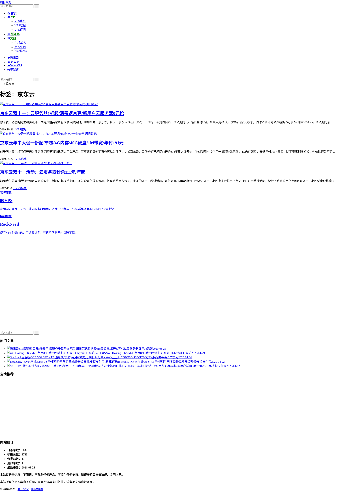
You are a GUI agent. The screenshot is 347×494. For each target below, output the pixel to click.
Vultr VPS (14, 65)
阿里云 (13, 61)
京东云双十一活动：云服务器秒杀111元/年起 (42, 172)
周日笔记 (6, 2)
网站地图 (37, 489)
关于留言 (13, 69)
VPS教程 (20, 25)
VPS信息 (20, 21)
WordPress (20, 50)
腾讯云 (13, 57)
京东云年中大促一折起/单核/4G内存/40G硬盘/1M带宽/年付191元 (62, 143)
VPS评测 (20, 29)
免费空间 (20, 47)
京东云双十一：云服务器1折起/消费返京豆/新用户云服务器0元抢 (62, 113)
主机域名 (20, 42)
